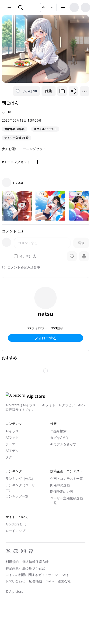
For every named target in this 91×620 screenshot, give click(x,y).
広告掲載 (35, 581)
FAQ (65, 574)
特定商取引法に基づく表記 (25, 568)
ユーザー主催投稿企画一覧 (66, 500)
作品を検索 (58, 431)
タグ (9, 457)
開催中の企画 (60, 485)
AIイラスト (14, 431)
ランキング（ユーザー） (20, 487)
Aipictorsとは (16, 524)
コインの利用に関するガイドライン (32, 574)
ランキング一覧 (17, 496)
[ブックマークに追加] (62, 91)
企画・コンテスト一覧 (66, 478)
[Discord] (16, 551)
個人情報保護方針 (35, 561)
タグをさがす (60, 437)
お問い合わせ (15, 581)
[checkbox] (16, 256)
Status (50, 581)
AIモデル (12, 450)
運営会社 (64, 581)
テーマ (10, 444)
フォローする (45, 338)
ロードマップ (15, 530)
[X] (8, 551)
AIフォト (12, 437)
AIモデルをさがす (63, 444)
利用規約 (12, 561)
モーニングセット (33, 148)
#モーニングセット (16, 162)
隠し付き (25, 256)
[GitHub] (31, 551)
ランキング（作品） (20, 478)
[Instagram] (23, 551)
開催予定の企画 (61, 491)
